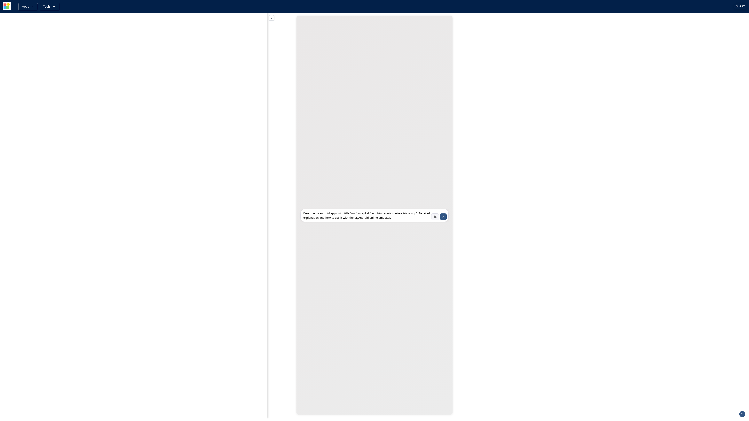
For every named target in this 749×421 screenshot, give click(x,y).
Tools (47, 6)
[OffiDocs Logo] (7, 6)
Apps (25, 6)
